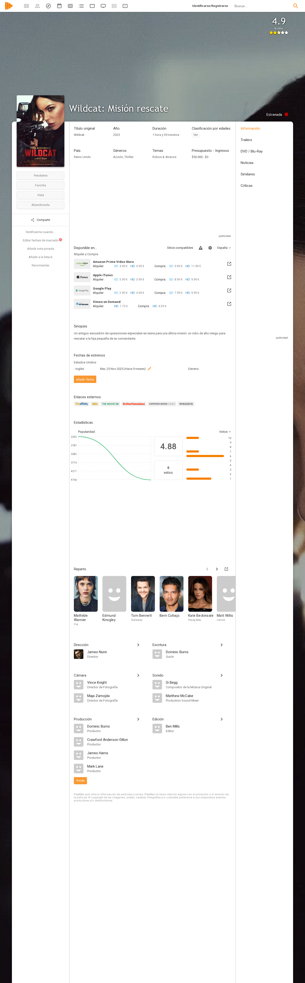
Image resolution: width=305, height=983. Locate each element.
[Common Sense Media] (163, 406)
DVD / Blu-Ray (252, 151)
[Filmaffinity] (82, 406)
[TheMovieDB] (111, 406)
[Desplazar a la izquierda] (207, 569)
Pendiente (40, 175)
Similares (248, 174)
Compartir (43, 220)
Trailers (246, 140)
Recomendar (40, 265)
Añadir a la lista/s (40, 257)
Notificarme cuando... (40, 232)
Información (250, 128)
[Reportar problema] (200, 248)
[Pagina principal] (9, 9)
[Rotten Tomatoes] (135, 406)
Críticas (247, 185)
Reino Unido (82, 157)
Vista (40, 195)
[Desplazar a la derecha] (217, 569)
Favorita (40, 185)
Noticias (247, 163)
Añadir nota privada (40, 248)
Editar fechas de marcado (42, 240)
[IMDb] (96, 406)
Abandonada (40, 205)
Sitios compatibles (180, 248)
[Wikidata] (187, 406)
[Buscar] (295, 6)
